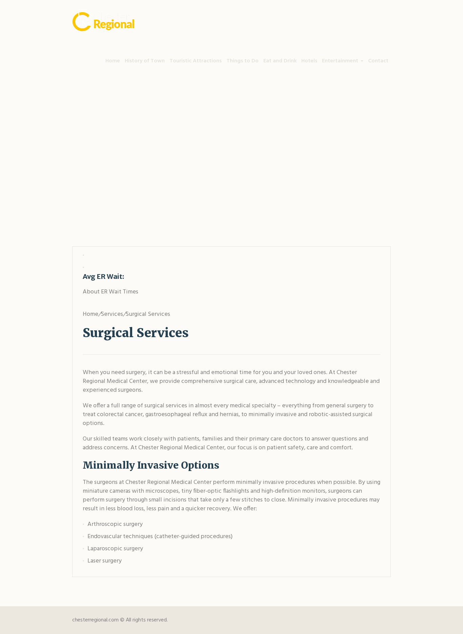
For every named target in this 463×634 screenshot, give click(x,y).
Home (147, 224)
